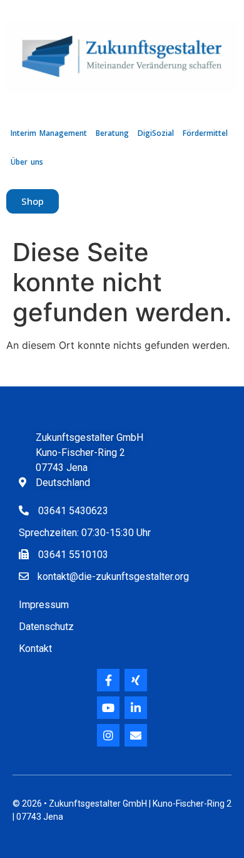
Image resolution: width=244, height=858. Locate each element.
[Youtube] (108, 707)
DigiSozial (156, 133)
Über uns (27, 162)
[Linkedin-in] (136, 707)
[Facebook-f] (108, 680)
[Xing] (136, 680)
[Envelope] (136, 735)
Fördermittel (205, 133)
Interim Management (49, 133)
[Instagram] (108, 735)
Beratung (112, 133)
